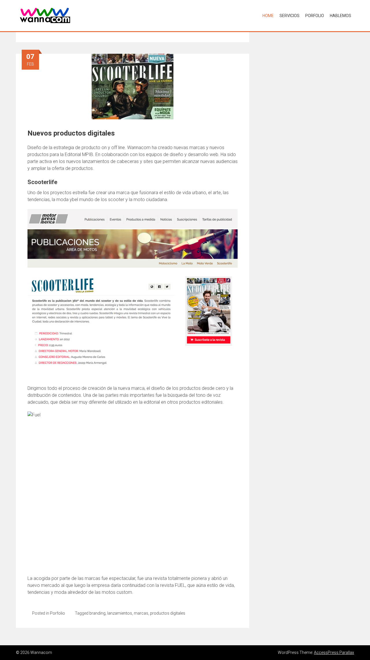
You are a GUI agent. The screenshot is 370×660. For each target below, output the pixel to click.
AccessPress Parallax (334, 652)
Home (268, 15)
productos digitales (167, 613)
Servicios (289, 15)
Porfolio (314, 15)
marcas (141, 613)
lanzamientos (119, 613)
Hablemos (340, 15)
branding (97, 613)
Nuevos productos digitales (71, 133)
